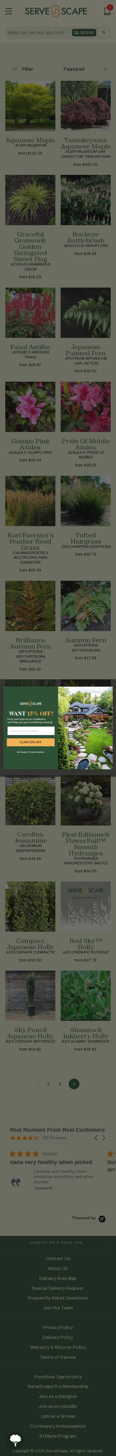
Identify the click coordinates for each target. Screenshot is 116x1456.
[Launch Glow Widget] (15, 1440)
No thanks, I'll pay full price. (30, 752)
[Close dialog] (109, 689)
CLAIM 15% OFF (30, 742)
